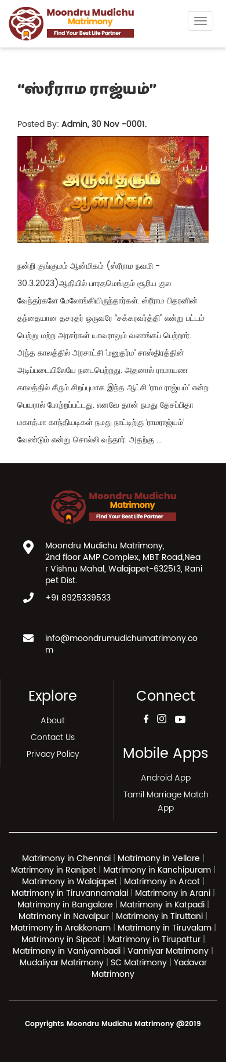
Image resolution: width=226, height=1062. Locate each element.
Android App (166, 778)
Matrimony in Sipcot (60, 939)
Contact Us (53, 737)
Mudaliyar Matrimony (63, 962)
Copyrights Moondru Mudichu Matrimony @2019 (113, 1024)
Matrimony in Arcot (162, 881)
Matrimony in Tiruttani (159, 916)
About (53, 720)
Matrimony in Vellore (159, 858)
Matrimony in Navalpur (64, 916)
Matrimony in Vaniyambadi (67, 951)
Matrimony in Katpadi (162, 904)
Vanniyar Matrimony (169, 951)
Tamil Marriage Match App (166, 801)
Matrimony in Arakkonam (60, 928)
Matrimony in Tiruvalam (165, 928)
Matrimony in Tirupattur (154, 939)
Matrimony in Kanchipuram (157, 870)
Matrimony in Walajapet (69, 881)
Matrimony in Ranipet (53, 870)
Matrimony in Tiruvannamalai (70, 893)
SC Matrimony (140, 962)
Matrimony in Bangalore (65, 904)
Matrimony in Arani (172, 893)
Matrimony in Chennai (66, 858)
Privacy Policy (53, 754)
